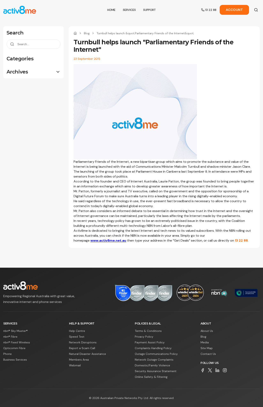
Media (205, 342)
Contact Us (208, 354)
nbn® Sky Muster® (15, 331)
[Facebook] (203, 370)
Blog (87, 33)
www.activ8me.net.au (108, 240)
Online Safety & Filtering (151, 377)
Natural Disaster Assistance (87, 354)
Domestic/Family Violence (152, 365)
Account (234, 10)
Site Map (207, 348)
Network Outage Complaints (154, 359)
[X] (210, 370)
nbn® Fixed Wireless (16, 342)
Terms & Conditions (148, 331)
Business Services (15, 359)
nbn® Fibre (10, 336)
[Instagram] (225, 370)
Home (111, 10)
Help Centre (77, 331)
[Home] (75, 33)
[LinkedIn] (217, 370)
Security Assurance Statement (155, 371)
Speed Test (76, 336)
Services (129, 10)
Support (149, 10)
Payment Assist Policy (150, 342)
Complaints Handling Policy (153, 348)
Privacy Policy (144, 336)
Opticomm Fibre (14, 348)
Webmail (75, 365)
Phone (7, 354)
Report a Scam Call (82, 348)
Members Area (79, 359)
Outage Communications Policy (156, 354)
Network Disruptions (83, 342)
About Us (207, 331)
